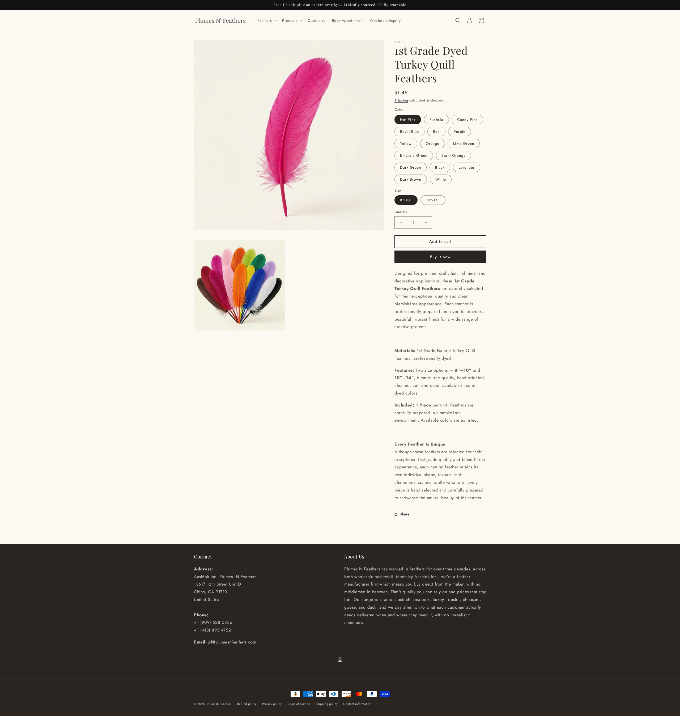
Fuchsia (436, 119)
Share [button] (405, 514)
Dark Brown (410, 179)
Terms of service (298, 704)
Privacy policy (272, 704)
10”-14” (433, 200)
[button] (266, 20)
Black (440, 167)
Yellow (406, 143)
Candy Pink (467, 119)
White (440, 179)
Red (436, 131)
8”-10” (406, 200)
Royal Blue (409, 131)
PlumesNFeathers (219, 704)
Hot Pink (407, 119)
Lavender (466, 167)
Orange (432, 143)
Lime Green (463, 143)
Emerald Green (413, 155)
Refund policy (247, 704)
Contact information (357, 704)
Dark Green (410, 167)
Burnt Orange (453, 155)
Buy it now (440, 257)
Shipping (401, 100)
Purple (459, 131)
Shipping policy (327, 704)
